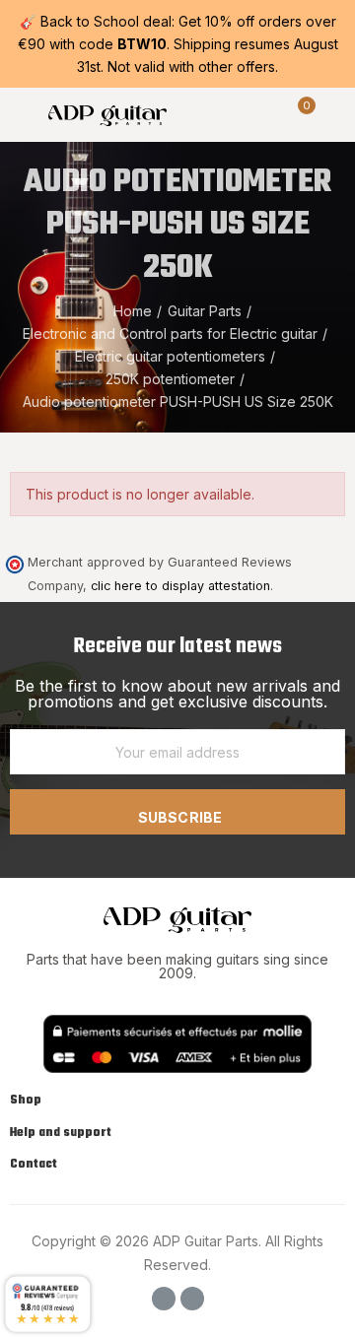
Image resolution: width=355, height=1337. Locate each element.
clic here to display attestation (180, 585)
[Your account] (335, 114)
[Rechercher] (264, 114)
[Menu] (19, 114)
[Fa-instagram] (192, 1298)
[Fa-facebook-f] (164, 1298)
